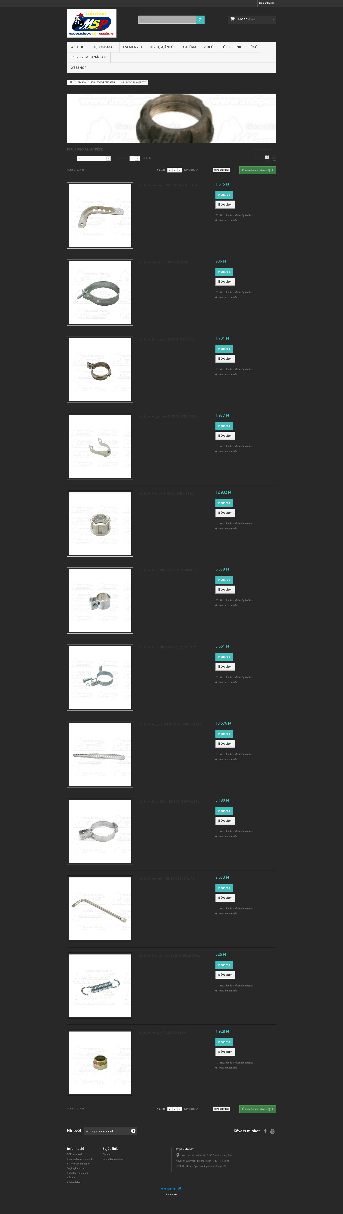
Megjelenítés (121, 158)
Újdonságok (105, 47)
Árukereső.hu (171, 1194)
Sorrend (71, 158)
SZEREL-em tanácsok (89, 57)
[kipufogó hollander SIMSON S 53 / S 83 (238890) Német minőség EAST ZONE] (100, 523)
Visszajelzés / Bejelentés (80, 1159)
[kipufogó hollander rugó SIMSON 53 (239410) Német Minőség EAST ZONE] (100, 985)
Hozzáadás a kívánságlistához (236, 215)
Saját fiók (110, 1148)
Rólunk (71, 1177)
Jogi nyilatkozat (75, 1168)
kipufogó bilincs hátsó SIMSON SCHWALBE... (169, 801)
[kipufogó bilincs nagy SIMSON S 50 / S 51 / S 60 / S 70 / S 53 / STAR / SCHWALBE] (100, 369)
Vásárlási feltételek (77, 1173)
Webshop (78, 47)
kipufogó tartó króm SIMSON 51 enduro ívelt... (169, 185)
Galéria (189, 47)
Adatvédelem (74, 1182)
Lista (274, 161)
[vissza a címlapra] (70, 82)
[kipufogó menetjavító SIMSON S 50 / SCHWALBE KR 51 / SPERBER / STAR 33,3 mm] (100, 1063)
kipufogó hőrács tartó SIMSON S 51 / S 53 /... (169, 416)
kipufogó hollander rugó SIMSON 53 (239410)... (170, 955)
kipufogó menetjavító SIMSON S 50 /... (164, 1032)
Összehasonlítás (228, 220)
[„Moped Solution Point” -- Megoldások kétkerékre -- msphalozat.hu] (100, 23)
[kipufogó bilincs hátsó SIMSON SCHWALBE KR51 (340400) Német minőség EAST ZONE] (100, 831)
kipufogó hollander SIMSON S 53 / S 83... (166, 493)
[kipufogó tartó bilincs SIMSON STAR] (100, 292)
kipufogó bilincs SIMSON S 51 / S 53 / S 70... (168, 647)
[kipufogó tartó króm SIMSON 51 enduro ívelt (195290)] (100, 215)
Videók (210, 47)
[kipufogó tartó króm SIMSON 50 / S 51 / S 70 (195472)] (100, 908)
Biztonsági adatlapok (78, 1163)
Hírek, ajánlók (163, 47)
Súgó (253, 47)
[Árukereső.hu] (171, 1190)
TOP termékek (75, 1154)
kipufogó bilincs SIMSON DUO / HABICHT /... (169, 570)
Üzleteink (232, 47)
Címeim (107, 1154)
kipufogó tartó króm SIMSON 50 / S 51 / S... (167, 878)
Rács (267, 161)
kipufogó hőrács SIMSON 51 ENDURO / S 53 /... (170, 724)
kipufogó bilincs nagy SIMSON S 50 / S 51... (168, 339)
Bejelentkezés (266, 3)
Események (132, 47)
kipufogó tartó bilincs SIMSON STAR (162, 262)
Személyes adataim (113, 1159)
